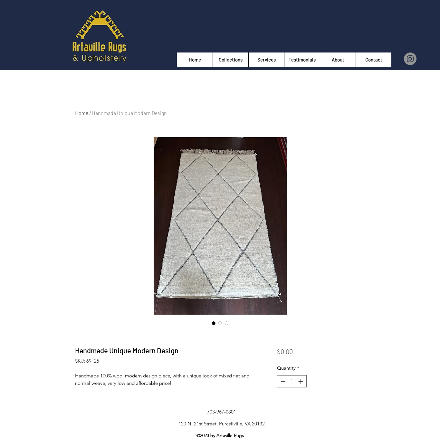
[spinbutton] (291, 381)
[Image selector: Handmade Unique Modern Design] (213, 323)
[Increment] (301, 381)
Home (81, 113)
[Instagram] (410, 58)
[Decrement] (282, 381)
